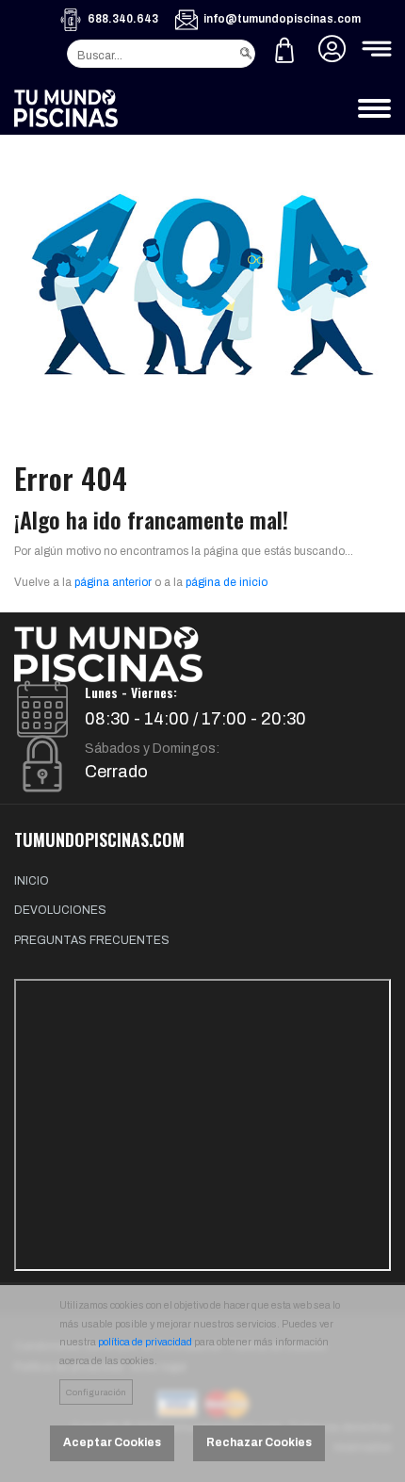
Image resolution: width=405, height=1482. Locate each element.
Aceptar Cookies (112, 1442)
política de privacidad (145, 1342)
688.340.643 (123, 18)
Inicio (31, 881)
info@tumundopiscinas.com (282, 18)
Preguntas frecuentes (92, 940)
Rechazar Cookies (259, 1442)
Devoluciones (60, 910)
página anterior (113, 582)
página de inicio (226, 582)
